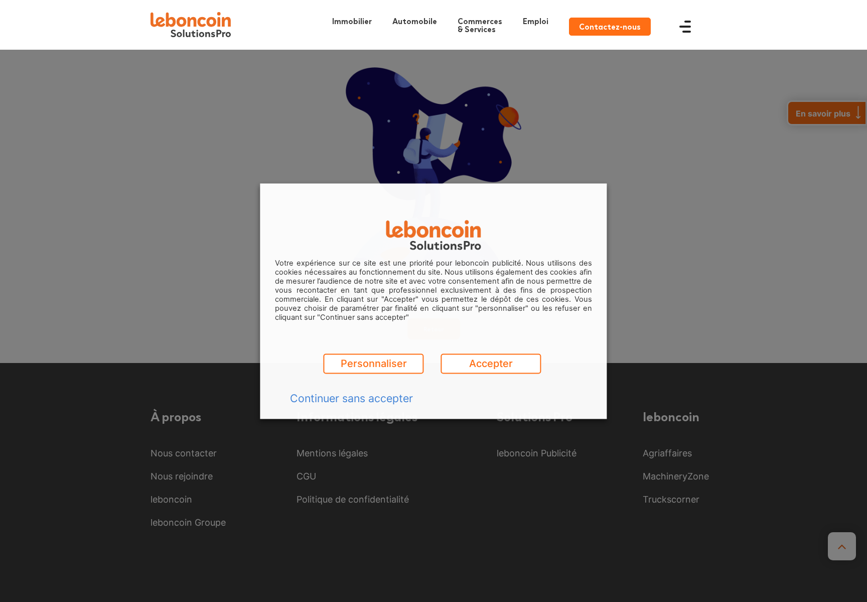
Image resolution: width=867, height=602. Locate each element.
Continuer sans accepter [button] (351, 398)
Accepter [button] (491, 363)
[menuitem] (482, 25)
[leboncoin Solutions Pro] (191, 24)
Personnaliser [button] (374, 363)
